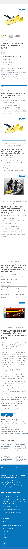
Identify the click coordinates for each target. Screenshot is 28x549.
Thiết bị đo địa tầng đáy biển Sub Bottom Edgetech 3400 (20, 459)
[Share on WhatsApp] (2, 77)
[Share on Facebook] (5, 77)
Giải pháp (6, 531)
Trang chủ (4, 39)
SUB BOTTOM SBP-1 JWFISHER (13, 72)
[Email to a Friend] (11, 77)
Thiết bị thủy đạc (15, 39)
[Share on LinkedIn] (16, 77)
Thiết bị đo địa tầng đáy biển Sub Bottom (13, 40)
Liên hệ (5, 537)
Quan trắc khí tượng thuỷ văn (12, 525)
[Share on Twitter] (8, 77)
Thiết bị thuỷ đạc (8, 522)
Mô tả (3, 87)
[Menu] (24, 2)
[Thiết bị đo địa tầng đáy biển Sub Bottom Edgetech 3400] (21, 449)
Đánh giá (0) (5, 90)
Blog (4, 534)
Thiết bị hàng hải (8, 528)
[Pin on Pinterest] (14, 77)
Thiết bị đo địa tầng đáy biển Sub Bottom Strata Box (6, 459)
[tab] (14, 87)
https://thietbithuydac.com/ (15, 431)
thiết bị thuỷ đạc (14, 74)
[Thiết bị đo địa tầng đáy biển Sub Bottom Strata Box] (7, 449)
